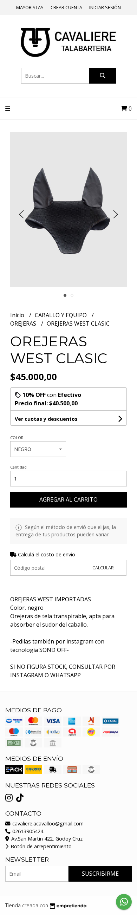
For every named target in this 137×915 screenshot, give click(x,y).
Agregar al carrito (68, 499)
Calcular (103, 567)
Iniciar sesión (105, 7)
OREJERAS (24, 323)
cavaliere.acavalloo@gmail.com (47, 823)
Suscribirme (100, 873)
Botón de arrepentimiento (40, 846)
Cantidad (18, 467)
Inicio (18, 315)
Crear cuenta (66, 7)
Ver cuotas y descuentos (46, 419)
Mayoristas (30, 7)
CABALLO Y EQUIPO (61, 315)
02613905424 (27, 831)
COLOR (17, 437)
